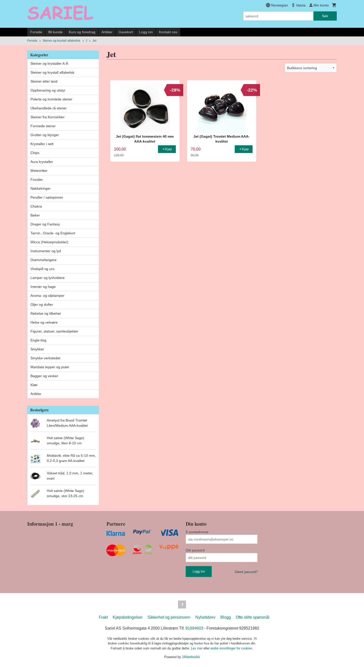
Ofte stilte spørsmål (252, 617)
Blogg (225, 617)
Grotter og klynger (44, 135)
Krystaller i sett (41, 144)
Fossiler (36, 180)
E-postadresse (197, 532)
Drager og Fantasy (45, 224)
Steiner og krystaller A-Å (49, 63)
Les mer (197, 648)
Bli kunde (55, 32)
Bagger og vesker (44, 376)
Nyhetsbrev (205, 617)
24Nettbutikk (191, 657)
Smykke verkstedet (45, 358)
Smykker (37, 349)
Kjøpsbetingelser (128, 617)
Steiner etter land (43, 81)
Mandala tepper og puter (49, 367)
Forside (36, 32)
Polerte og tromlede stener (51, 99)
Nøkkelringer (40, 188)
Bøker (35, 215)
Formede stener (43, 126)
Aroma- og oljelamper (47, 296)
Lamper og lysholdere (47, 278)
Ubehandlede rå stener (48, 108)
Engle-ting (38, 340)
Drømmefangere (43, 260)
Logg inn (146, 32)
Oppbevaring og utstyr (47, 90)
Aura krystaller (41, 162)
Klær (34, 385)
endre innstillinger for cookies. (231, 648)
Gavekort (126, 32)
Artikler (107, 32)
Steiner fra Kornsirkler (47, 117)
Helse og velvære (44, 322)
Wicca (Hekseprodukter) (49, 242)
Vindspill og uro (42, 269)
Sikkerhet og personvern (169, 617)
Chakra (36, 206)
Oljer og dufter (41, 304)
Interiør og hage (43, 287)
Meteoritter (39, 171)
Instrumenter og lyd (45, 251)
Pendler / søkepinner (46, 197)
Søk (325, 16)
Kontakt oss (168, 32)
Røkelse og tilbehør (45, 313)
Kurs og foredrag (82, 32)
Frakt (103, 617)
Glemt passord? (246, 572)
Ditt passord (195, 550)
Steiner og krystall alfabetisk (52, 72)
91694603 (194, 628)
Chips (34, 153)
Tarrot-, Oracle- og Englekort (52, 233)
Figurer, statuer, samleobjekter (54, 331)
